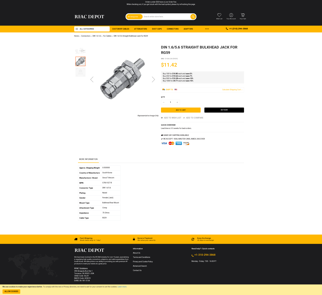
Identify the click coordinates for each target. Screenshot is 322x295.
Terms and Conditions (141, 257)
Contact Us (137, 270)
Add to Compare (194, 117)
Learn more (122, 286)
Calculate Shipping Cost (231, 90)
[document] (161, 290)
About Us (136, 253)
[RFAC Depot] (89, 16)
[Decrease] (163, 102)
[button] (92, 79)
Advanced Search (140, 266)
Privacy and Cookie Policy (143, 262)
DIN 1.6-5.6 (97, 36)
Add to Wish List (172, 117)
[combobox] (169, 16)
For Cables (107, 36)
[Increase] (177, 102)
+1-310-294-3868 (204, 255)
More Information (88, 159)
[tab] (88, 160)
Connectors (85, 36)
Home (76, 36)
